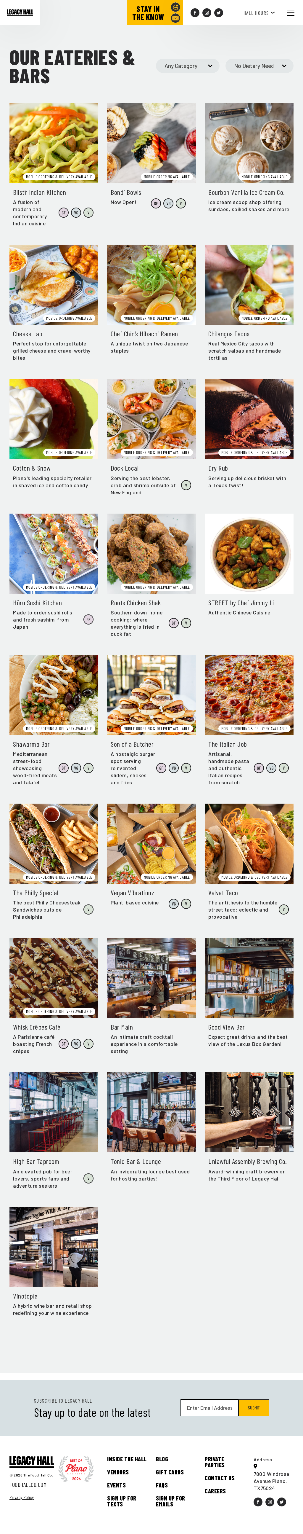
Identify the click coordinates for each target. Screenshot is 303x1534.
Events (116, 1484)
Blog (162, 1458)
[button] (295, 12)
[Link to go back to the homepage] (20, 12)
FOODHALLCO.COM (27, 1484)
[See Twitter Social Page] (218, 12)
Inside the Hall (127, 1458)
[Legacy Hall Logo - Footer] (31, 1462)
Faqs (162, 1484)
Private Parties (215, 1461)
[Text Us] (175, 7)
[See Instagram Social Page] (206, 12)
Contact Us (220, 1477)
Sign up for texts (121, 1500)
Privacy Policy (21, 1497)
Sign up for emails (170, 1500)
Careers (215, 1490)
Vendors (118, 1471)
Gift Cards (170, 1471)
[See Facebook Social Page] (195, 12)
